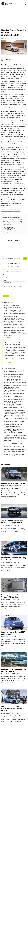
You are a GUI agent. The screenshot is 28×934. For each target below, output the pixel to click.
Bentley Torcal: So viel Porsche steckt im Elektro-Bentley (13, 484)
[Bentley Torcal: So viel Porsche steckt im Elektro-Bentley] (14, 474)
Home (2, 38)
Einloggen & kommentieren (15, 266)
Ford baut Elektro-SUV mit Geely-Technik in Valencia (14, 559)
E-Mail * (4, 280)
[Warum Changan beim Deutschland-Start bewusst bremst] (14, 696)
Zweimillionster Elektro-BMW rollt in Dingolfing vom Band (12, 521)
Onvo (9, 205)
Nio (2, 65)
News (7, 38)
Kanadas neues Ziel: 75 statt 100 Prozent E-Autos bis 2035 (13, 670)
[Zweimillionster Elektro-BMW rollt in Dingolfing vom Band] (14, 511)
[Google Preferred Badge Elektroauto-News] (9, 228)
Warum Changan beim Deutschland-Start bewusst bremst (11, 708)
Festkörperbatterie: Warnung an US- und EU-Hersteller (14, 596)
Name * (4, 274)
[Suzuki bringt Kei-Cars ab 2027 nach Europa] (14, 622)
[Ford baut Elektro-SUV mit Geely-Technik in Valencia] (14, 548)
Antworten (8, 337)
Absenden (6, 296)
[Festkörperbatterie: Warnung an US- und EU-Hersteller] (14, 585)
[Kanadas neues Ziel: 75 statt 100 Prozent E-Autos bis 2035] (14, 659)
